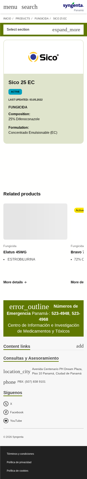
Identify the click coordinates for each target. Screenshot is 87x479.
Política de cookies (17, 470)
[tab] (43, 346)
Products (23, 18)
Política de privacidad (19, 462)
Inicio (7, 18)
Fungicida (41, 18)
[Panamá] (73, 5)
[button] (15, 282)
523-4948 (60, 313)
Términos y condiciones (20, 453)
